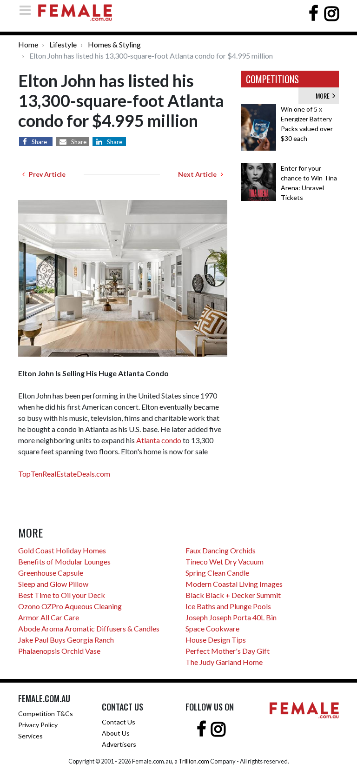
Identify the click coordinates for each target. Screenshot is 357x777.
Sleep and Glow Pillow (53, 583)
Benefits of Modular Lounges (64, 561)
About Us (116, 733)
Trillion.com (193, 761)
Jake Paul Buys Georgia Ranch (66, 639)
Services (30, 736)
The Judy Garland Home (224, 661)
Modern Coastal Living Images (234, 583)
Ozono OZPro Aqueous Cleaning (70, 606)
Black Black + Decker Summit (233, 595)
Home (28, 44)
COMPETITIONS (272, 79)
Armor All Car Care (48, 617)
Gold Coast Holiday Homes (62, 550)
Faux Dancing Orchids (220, 550)
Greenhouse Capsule (50, 572)
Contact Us (118, 722)
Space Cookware (212, 628)
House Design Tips (215, 639)
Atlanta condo (158, 440)
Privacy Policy (38, 725)
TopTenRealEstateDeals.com (64, 473)
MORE (324, 95)
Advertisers (119, 744)
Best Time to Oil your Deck (61, 595)
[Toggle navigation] (28, 10)
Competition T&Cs (45, 713)
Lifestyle (63, 44)
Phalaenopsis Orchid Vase (59, 650)
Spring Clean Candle (217, 572)
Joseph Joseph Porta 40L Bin (231, 617)
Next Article (199, 174)
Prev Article (45, 174)
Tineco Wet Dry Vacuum (224, 561)
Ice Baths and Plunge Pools (228, 606)
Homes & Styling (114, 44)
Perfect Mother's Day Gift (227, 650)
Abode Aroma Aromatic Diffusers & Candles (88, 628)
